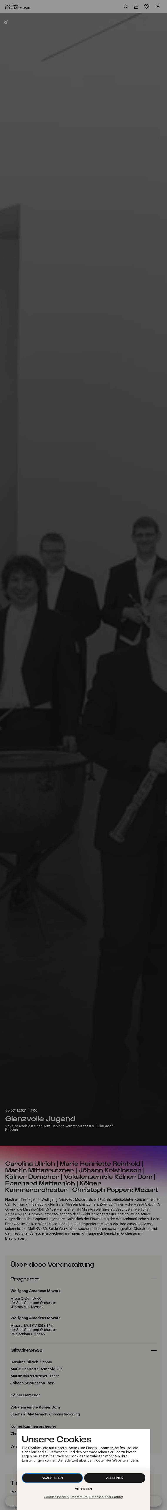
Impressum (78, 1497)
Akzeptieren (52, 1478)
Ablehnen (114, 1478)
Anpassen (83, 1488)
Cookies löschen (56, 1497)
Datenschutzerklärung (106, 1497)
